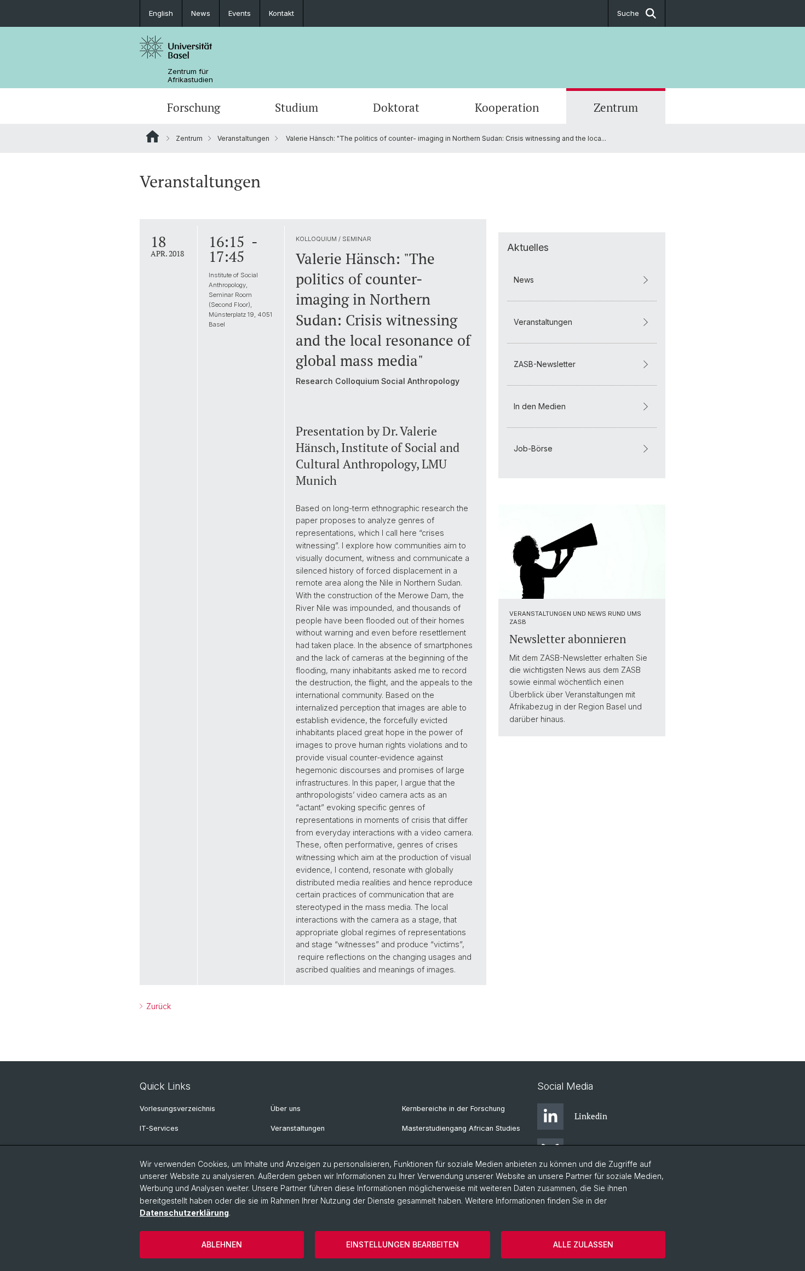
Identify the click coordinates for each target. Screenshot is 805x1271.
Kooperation (507, 107)
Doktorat (396, 107)
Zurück (157, 1006)
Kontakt (281, 13)
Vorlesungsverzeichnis (177, 1108)
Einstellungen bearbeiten (402, 1244)
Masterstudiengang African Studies (461, 1128)
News (200, 13)
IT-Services (159, 1128)
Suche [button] (628, 13)
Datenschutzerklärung (184, 1212)
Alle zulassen (583, 1244)
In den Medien (540, 406)
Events (239, 13)
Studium (296, 107)
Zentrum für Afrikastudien (190, 75)
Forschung (193, 107)
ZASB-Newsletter (545, 364)
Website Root (152, 136)
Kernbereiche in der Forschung (453, 1108)
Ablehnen (222, 1244)
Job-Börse (533, 448)
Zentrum (616, 107)
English (161, 13)
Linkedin (590, 1115)
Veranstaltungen (243, 138)
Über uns (286, 1108)
